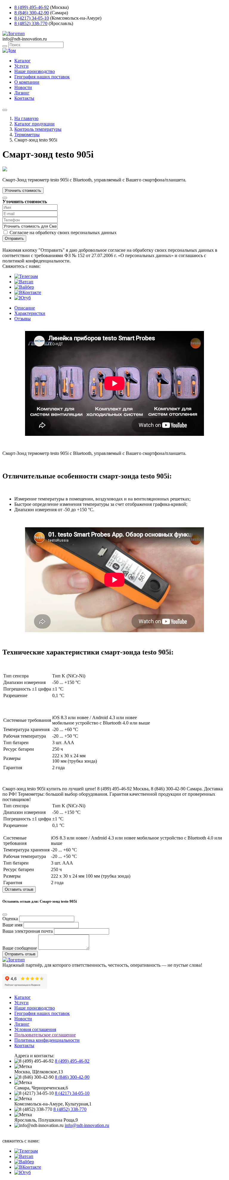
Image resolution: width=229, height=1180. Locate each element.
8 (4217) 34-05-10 (31, 18)
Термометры (27, 134)
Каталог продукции (34, 123)
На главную (26, 118)
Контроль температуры (37, 129)
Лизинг (22, 92)
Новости (23, 87)
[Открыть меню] (4, 110)
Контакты (24, 98)
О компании (26, 82)
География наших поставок (42, 76)
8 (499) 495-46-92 (31, 7)
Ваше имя (12, 924)
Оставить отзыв (19, 889)
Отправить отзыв (20, 954)
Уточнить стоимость (23, 190)
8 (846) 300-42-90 (31, 12)
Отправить (14, 238)
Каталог (22, 60)
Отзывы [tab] (22, 318)
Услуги (21, 66)
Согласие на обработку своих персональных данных (63, 232)
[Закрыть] (4, 198)
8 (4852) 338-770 (30, 23)
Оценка (10, 918)
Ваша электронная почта (27, 931)
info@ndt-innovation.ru (87, 1125)
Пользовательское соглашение (45, 1034)
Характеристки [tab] (29, 313)
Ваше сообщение (19, 948)
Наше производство (34, 71)
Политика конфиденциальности (47, 1040)
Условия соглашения (35, 1029)
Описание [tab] (24, 307)
